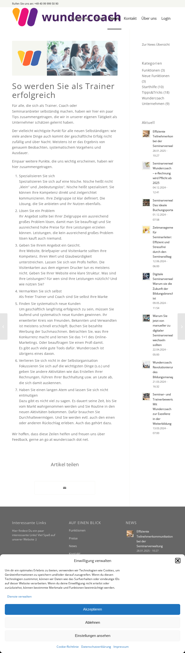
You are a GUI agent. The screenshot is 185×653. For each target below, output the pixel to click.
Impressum (121, 647)
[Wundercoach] (66, 18)
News (73, 546)
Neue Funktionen (156, 75)
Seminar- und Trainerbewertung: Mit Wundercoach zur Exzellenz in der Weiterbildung (165, 408)
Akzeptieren (92, 609)
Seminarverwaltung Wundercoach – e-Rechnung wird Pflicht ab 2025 (166, 173)
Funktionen (151, 70)
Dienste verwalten (19, 596)
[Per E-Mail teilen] (65, 487)
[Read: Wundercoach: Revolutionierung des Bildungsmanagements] (146, 364)
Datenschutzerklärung (96, 647)
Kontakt (74, 553)
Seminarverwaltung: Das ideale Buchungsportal (166, 205)
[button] (177, 560)
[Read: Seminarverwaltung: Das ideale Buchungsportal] (146, 202)
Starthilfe (149, 87)
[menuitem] (80, 18)
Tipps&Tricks (152, 92)
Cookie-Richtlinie (68, 647)
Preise (73, 538)
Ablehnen (92, 622)
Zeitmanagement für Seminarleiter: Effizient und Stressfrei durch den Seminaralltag (164, 241)
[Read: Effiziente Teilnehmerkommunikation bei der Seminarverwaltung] (146, 133)
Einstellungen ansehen (92, 636)
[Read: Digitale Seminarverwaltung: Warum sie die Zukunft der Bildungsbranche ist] (146, 276)
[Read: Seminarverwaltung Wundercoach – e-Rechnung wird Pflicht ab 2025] (146, 165)
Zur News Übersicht (156, 44)
